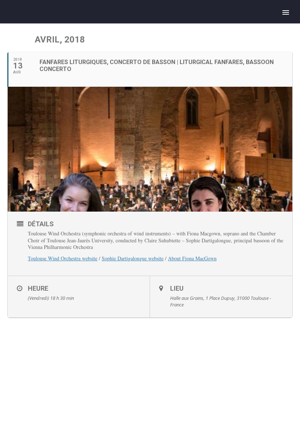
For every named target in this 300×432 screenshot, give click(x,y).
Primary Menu (285, 12)
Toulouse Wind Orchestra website (62, 258)
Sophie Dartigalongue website (133, 258)
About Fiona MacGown (192, 258)
